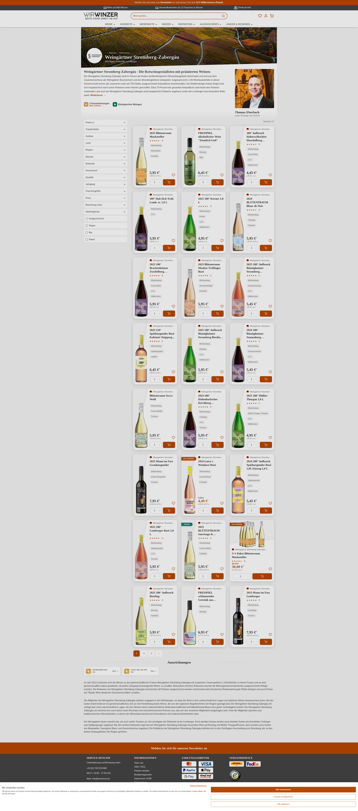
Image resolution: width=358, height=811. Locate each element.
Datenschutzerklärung (198, 786)
